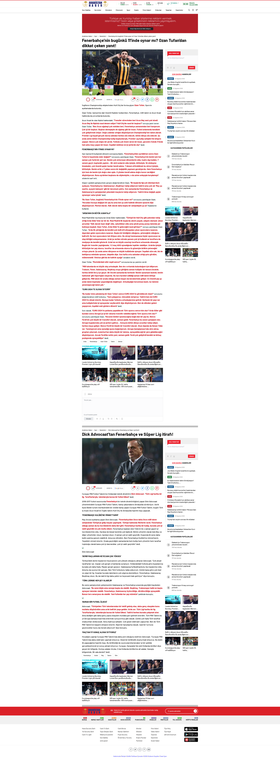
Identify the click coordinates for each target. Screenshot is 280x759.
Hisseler (153, 719)
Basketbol (103, 36)
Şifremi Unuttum (170, 735)
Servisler (97, 10)
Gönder (88, 419)
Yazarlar (169, 10)
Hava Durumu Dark (88, 728)
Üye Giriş (167, 728)
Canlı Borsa (122, 728)
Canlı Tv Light (87, 735)
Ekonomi (119, 10)
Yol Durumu (177, 719)
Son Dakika (86, 10)
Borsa (84, 719)
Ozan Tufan (104, 341)
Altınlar (138, 728)
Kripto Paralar (192, 719)
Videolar (158, 10)
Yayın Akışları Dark (106, 732)
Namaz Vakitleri (97, 719)
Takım (113, 341)
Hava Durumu (126, 719)
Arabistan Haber (87, 36)
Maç (102, 655)
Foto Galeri (147, 10)
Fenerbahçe (93, 341)
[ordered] (108, 418)
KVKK (145, 756)
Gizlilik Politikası (132, 756)
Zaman (120, 341)
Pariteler (164, 719)
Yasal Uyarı (163, 756)
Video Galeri (155, 732)
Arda (84, 341)
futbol (96, 655)
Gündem (108, 10)
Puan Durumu (140, 719)
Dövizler (139, 732)
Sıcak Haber (155, 741)
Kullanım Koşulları (153, 756)
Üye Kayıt (167, 732)
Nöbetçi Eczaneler (106, 735)
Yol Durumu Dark (88, 732)
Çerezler (140, 756)
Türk (116, 655)
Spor (128, 10)
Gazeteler (179, 10)
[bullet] (111, 418)
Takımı (109, 655)
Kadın (136, 10)
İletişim (124, 756)
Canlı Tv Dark (104, 728)
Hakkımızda (117, 756)
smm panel (104, 741)
